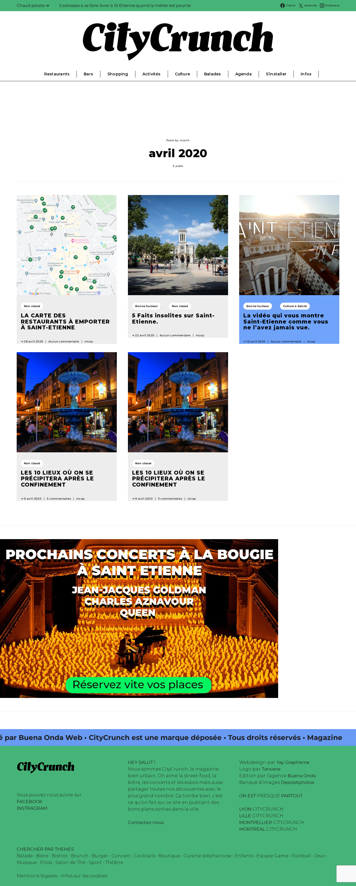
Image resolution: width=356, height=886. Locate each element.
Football (301, 855)
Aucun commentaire (63, 341)
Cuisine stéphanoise (207, 855)
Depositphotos (297, 782)
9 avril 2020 (32, 498)
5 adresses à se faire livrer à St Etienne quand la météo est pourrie (125, 5)
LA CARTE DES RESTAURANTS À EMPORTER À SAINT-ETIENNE (65, 321)
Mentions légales (37, 875)
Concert (121, 855)
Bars (88, 73)
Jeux (320, 855)
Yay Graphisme (293, 762)
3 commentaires (59, 498)
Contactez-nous (146, 822)
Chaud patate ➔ (33, 5)
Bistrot (60, 855)
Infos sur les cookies (84, 875)
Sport (95, 862)
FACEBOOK (29, 801)
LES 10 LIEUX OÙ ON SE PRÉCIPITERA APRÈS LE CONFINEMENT (57, 478)
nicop (89, 341)
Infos (306, 73)
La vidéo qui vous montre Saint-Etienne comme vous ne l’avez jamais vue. (285, 321)
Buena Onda (302, 775)
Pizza (46, 862)
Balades (212, 73)
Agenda (243, 73)
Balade (25, 855)
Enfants (244, 855)
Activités (151, 73)
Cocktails (144, 855)
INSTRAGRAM (32, 808)
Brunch (79, 855)
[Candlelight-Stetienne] (139, 618)
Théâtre (114, 862)
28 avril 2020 (33, 341)
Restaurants (57, 73)
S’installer (276, 73)
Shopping (117, 73)
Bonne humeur (146, 306)
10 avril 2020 (255, 341)
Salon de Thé (70, 862)
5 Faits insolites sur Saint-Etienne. (173, 318)
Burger (100, 855)
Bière (42, 855)
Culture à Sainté (295, 306)
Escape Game (272, 855)
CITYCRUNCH (261, 809)
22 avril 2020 (144, 335)
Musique (27, 862)
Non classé (32, 306)
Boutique (169, 855)
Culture (182, 73)
